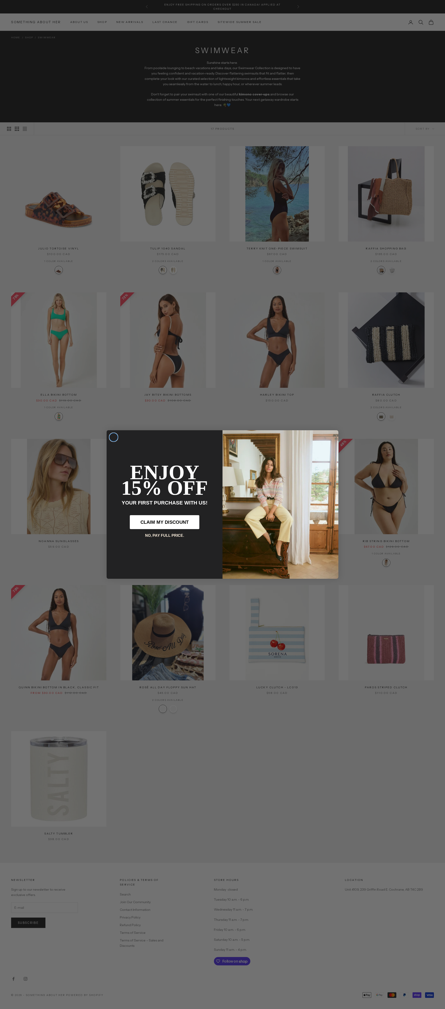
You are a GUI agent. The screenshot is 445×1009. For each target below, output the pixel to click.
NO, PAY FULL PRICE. (164, 535)
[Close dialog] (113, 437)
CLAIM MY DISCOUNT (164, 522)
